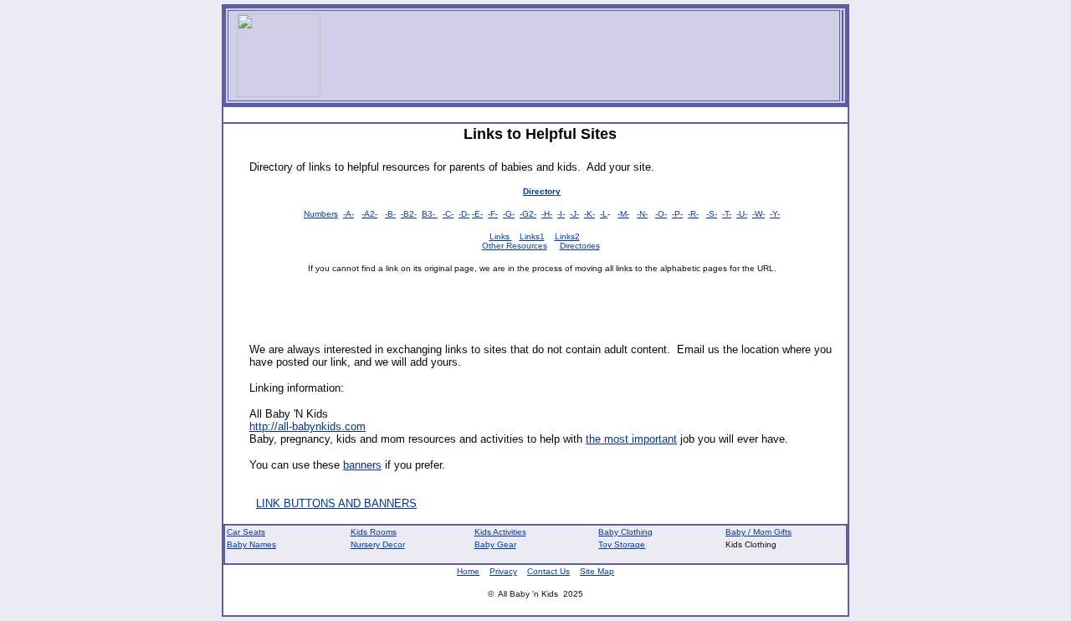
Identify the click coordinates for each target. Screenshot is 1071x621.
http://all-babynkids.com (307, 426)
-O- (661, 213)
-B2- (409, 213)
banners (362, 465)
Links (500, 236)
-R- (693, 213)
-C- (448, 213)
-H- (546, 213)
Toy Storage (621, 544)
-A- (348, 213)
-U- (741, 213)
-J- (574, 213)
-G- (509, 213)
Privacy (503, 571)
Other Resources (514, 245)
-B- (390, 213)
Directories (580, 245)
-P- (677, 213)
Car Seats (246, 531)
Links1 (532, 236)
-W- (758, 213)
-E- (477, 213)
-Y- (775, 213)
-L (603, 213)
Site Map (597, 571)
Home (468, 571)
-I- (561, 213)
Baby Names (251, 544)
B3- (430, 213)
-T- (726, 213)
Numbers (321, 213)
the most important (631, 439)
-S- (711, 213)
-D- (464, 213)
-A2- (369, 213)
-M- (623, 213)
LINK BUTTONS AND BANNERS (336, 503)
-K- (589, 213)
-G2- (528, 213)
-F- (493, 213)
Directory (542, 191)
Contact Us (548, 571)
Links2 (567, 236)
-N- (642, 213)
